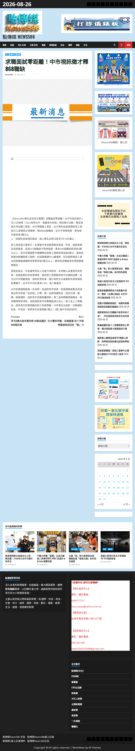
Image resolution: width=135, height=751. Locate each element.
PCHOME (75, 676)
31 (104, 499)
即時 (128, 44)
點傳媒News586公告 (38, 741)
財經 (12, 44)
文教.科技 (34, 44)
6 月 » (127, 504)
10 (104, 481)
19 (113, 487)
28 (123, 493)
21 (123, 487)
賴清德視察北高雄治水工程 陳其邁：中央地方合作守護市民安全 (19, 541)
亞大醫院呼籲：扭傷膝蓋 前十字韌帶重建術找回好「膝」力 (66, 320)
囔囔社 (74, 726)
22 (127, 487)
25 (109, 493)
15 (127, 481)
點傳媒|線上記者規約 (14, 741)
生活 (85, 44)
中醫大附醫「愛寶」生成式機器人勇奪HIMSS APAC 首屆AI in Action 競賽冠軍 (113, 259)
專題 (43, 44)
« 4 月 (100, 504)
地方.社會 (22, 44)
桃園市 (82, 549)
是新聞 (74, 715)
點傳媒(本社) (77, 670)
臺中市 (13, 54)
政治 (62, 44)
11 (109, 481)
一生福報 (75, 720)
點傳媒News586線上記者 (40, 736)
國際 (70, 44)
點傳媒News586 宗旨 (14, 736)
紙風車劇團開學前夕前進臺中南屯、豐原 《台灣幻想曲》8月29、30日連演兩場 (113, 294)
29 (127, 493)
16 (100, 487)
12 (113, 481)
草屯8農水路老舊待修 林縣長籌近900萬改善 (28, 320)
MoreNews (79, 747)
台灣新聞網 (76, 704)
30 (100, 499)
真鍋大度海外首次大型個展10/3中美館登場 (115, 541)
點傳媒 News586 (19, 36)
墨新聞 (74, 709)
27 (118, 493)
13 (118, 481)
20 (118, 487)
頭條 (4, 44)
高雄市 (18, 549)
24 (104, 493)
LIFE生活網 (76, 687)
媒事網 (74, 693)
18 (109, 487)
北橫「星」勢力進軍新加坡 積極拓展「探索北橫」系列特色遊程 (83, 541)
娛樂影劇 (53, 44)
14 (123, 481)
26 (113, 493)
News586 (9, 75)
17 (104, 487)
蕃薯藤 (74, 682)
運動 (78, 44)
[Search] (114, 44)
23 (100, 493)
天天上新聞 (76, 698)
